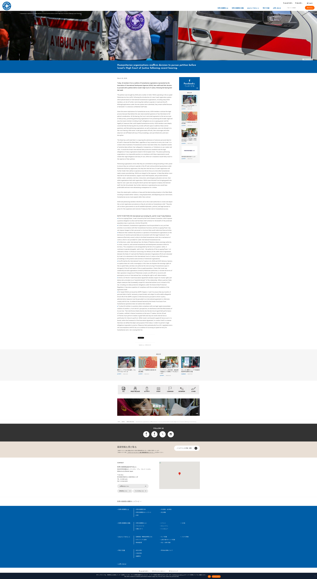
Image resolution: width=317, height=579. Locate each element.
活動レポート (139, 528)
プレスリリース (140, 526)
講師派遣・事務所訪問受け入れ (144, 536)
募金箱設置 (139, 542)
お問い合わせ (277, 8)
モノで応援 (164, 536)
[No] (315, 576)
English (311, 3)
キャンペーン (164, 526)
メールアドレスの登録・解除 (184, 448)
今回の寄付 (139, 553)
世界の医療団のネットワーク (143, 512)
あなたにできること (253, 8)
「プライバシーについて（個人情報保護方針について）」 (141, 452)
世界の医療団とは (223, 8)
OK (209, 576)
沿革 (137, 515)
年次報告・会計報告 (166, 509)
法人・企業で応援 (165, 542)
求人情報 (163, 512)
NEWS (7, 13)
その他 (183, 523)
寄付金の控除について (167, 550)
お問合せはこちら (124, 486)
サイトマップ (174, 571)
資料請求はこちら (123, 491)
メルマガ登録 (185, 536)
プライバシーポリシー (159, 571)
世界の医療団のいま (141, 523)
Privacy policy (216, 576)
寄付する (310, 8)
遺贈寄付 (138, 556)
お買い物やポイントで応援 (168, 539)
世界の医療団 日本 (141, 509)
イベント (163, 523)
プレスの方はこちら (139, 491)
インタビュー (164, 528)
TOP (3, 13)
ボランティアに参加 (141, 539)
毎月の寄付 (139, 550)
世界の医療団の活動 (238, 8)
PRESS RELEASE (14, 13)
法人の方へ (299, 3)
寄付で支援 (266, 8)
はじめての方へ (289, 3)
